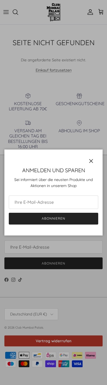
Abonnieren (54, 218)
